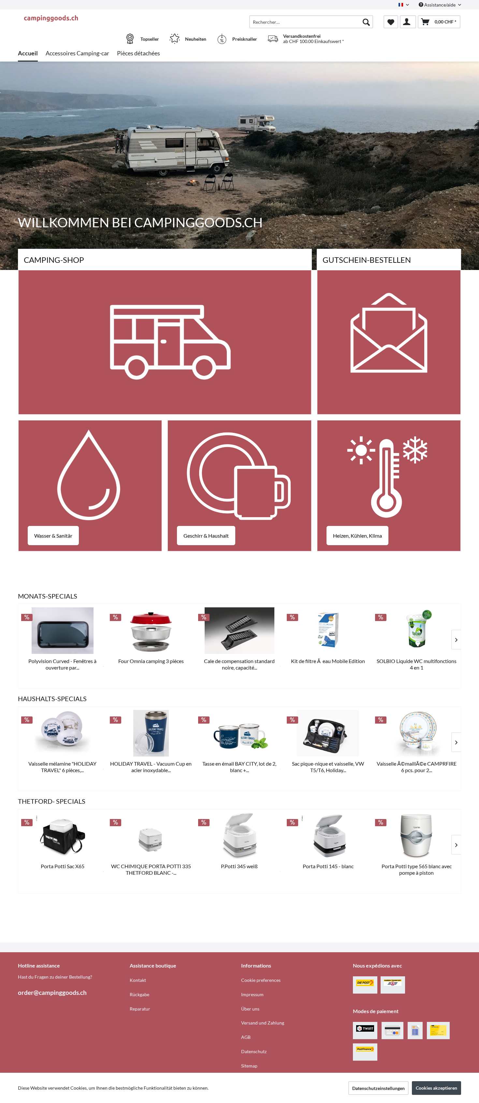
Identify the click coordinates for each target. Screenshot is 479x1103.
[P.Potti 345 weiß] (239, 836)
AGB (246, 1037)
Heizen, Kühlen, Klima (357, 535)
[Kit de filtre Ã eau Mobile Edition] (328, 630)
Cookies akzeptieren (436, 1088)
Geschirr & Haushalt (206, 535)
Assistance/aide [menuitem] (440, 4)
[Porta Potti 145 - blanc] (328, 836)
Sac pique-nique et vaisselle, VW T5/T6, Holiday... (328, 766)
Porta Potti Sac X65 (62, 866)
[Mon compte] (408, 21)
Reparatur (140, 1008)
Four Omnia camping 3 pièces (151, 661)
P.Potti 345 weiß (239, 866)
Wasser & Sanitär (53, 535)
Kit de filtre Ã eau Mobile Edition (328, 661)
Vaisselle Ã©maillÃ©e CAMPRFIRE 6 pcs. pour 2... (417, 766)
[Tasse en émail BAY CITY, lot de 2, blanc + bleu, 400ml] (239, 733)
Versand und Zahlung (262, 1022)
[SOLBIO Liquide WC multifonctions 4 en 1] (416, 630)
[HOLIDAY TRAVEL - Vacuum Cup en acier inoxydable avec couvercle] (151, 733)
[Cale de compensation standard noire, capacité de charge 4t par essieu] (239, 630)
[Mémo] (391, 21)
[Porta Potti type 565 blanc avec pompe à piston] (416, 836)
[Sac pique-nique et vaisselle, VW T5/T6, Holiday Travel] (328, 733)
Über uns (250, 1008)
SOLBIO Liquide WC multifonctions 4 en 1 (417, 664)
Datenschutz (254, 1051)
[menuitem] (311, 21)
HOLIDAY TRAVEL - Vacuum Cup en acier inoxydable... (151, 766)
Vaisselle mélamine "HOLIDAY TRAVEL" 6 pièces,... (62, 766)
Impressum (252, 994)
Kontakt (138, 980)
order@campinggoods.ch (52, 992)
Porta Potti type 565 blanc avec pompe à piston (417, 869)
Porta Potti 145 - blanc (328, 866)
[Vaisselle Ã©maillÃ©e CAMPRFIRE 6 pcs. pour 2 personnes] (416, 733)
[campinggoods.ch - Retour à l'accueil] (73, 18)
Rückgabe (139, 994)
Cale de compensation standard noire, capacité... (239, 664)
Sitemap (249, 1065)
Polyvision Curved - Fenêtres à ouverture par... (62, 664)
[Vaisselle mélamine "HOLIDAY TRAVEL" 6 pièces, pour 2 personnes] (63, 733)
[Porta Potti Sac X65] (63, 836)
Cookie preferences (261, 980)
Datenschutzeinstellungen (378, 1088)
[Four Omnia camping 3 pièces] (151, 630)
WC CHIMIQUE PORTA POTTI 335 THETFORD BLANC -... (151, 869)
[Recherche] (366, 21)
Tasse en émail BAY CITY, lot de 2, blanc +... (239, 766)
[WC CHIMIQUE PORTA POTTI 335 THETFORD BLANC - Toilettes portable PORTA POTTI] (151, 836)
